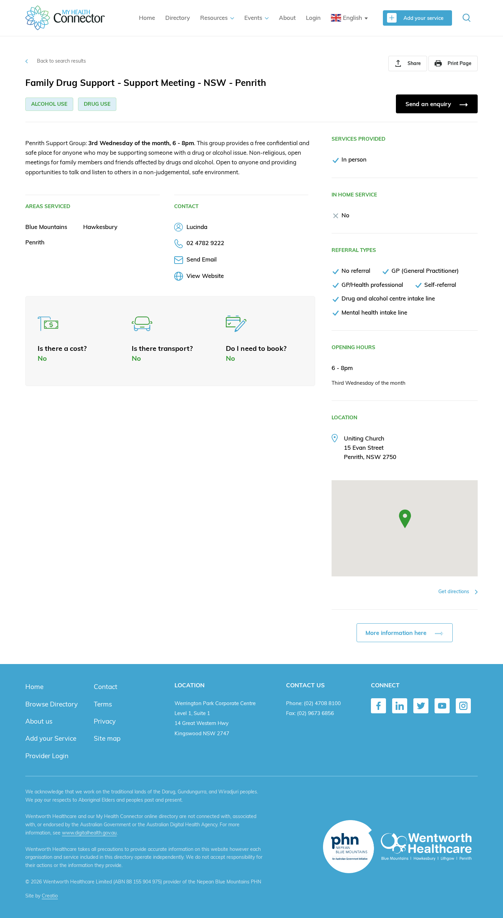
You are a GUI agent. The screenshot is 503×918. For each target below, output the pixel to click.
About (287, 17)
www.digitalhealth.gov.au (89, 833)
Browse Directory (51, 704)
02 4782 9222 (205, 242)
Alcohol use (49, 104)
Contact (105, 687)
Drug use (97, 104)
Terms (103, 704)
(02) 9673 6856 (315, 713)
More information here (396, 632)
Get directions (454, 591)
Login (313, 17)
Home (147, 17)
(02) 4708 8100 (322, 703)
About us (38, 721)
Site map (107, 738)
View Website (205, 275)
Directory (177, 17)
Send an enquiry (429, 103)
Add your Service (50, 738)
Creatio (50, 896)
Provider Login (46, 756)
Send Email (201, 259)
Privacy (105, 721)
